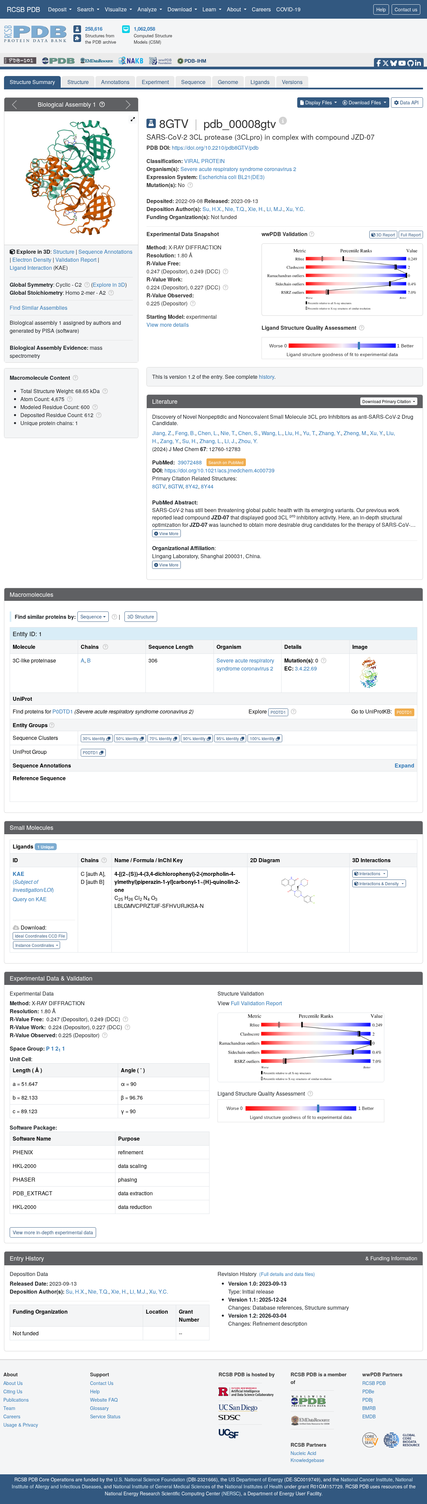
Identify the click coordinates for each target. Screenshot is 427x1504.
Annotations (115, 82)
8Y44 (207, 486)
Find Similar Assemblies (38, 307)
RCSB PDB (23, 9)
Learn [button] (210, 9)
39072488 (190, 462)
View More (168, 533)
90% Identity (194, 738)
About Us (13, 1383)
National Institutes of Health (254, 1486)
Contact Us (101, 1383)
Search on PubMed (226, 462)
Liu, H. (292, 433)
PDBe (368, 1391)
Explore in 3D (109, 284)
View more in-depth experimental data (53, 1232)
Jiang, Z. (162, 433)
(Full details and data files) (287, 1274)
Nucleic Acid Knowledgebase (307, 1456)
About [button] (234, 9)
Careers (261, 9)
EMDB (369, 1416)
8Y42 (191, 486)
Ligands (260, 82)
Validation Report (75, 259)
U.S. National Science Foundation (149, 1479)
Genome (228, 82)
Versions (292, 82)
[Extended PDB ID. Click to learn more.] (283, 120)
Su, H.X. (212, 209)
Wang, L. (272, 433)
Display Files (318, 102)
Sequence (193, 82)
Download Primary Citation (387, 401)
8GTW (175, 486)
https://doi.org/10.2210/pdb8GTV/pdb (215, 147)
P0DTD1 (62, 711)
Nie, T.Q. (235, 209)
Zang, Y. (169, 441)
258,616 (93, 28)
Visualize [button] (116, 9)
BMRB (369, 1408)
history (266, 376)
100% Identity (262, 738)
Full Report (411, 234)
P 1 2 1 (55, 1048)
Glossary (99, 1408)
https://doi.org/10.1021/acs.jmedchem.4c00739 (219, 470)
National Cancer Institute (367, 1479)
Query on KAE (30, 899)
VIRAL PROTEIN (204, 161)
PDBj (367, 1399)
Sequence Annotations (105, 251)
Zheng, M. (355, 433)
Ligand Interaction (31, 267)
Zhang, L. (210, 441)
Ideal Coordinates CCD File (40, 936)
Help (381, 9)
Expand (404, 765)
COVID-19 (288, 9)
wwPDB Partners (382, 1374)
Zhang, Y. (330, 433)
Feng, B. (185, 433)
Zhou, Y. (248, 441)
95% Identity (228, 738)
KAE (18, 874)
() (33, 886)
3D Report (385, 234)
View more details (167, 324)
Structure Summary (32, 82)
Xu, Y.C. (295, 209)
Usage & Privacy (20, 1424)
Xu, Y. (377, 433)
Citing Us (12, 1391)
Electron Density (31, 259)
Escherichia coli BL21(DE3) (232, 177)
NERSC (231, 1493)
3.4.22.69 (306, 668)
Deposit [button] (58, 9)
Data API (409, 102)
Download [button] (180, 9)
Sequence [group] (91, 616)
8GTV (158, 486)
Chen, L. (208, 433)
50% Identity (127, 738)
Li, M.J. (275, 209)
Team (9, 1408)
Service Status (105, 1416)
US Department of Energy (256, 1479)
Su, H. (189, 441)
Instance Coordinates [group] (35, 945)
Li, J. (230, 441)
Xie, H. (256, 209)
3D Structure (140, 616)
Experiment (155, 82)
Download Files (364, 102)
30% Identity (94, 738)
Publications (16, 1399)
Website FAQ (104, 1399)
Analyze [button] (147, 9)
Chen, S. (248, 433)
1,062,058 (144, 28)
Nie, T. (228, 433)
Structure (78, 82)
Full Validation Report (256, 1003)
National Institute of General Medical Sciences (161, 1486)
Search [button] (86, 9)
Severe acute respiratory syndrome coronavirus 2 (238, 169)
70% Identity (160, 738)
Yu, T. (309, 433)
